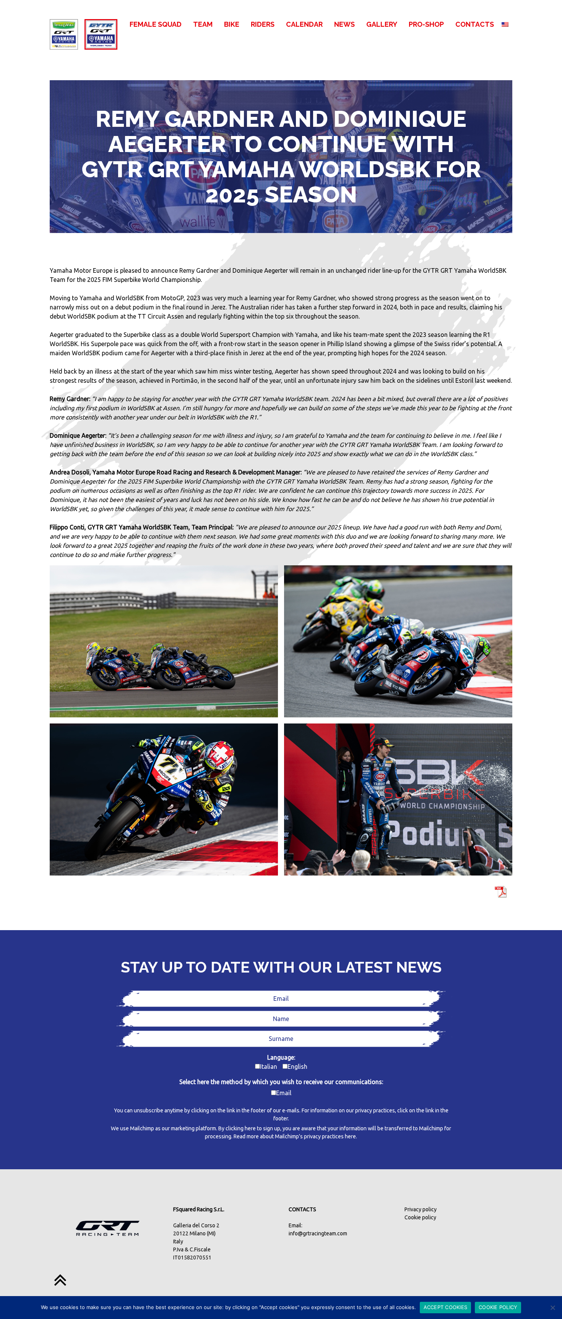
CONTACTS (474, 24)
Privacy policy (420, 1209)
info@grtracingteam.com (318, 1233)
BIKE (231, 24)
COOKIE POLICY (498, 1307)
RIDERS (263, 24)
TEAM (203, 24)
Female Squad (156, 24)
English (297, 1066)
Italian (268, 1066)
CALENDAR (304, 24)
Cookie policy (420, 1217)
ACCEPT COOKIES (446, 1307)
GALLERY (381, 24)
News (344, 24)
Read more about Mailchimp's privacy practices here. (295, 1136)
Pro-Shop (426, 24)
